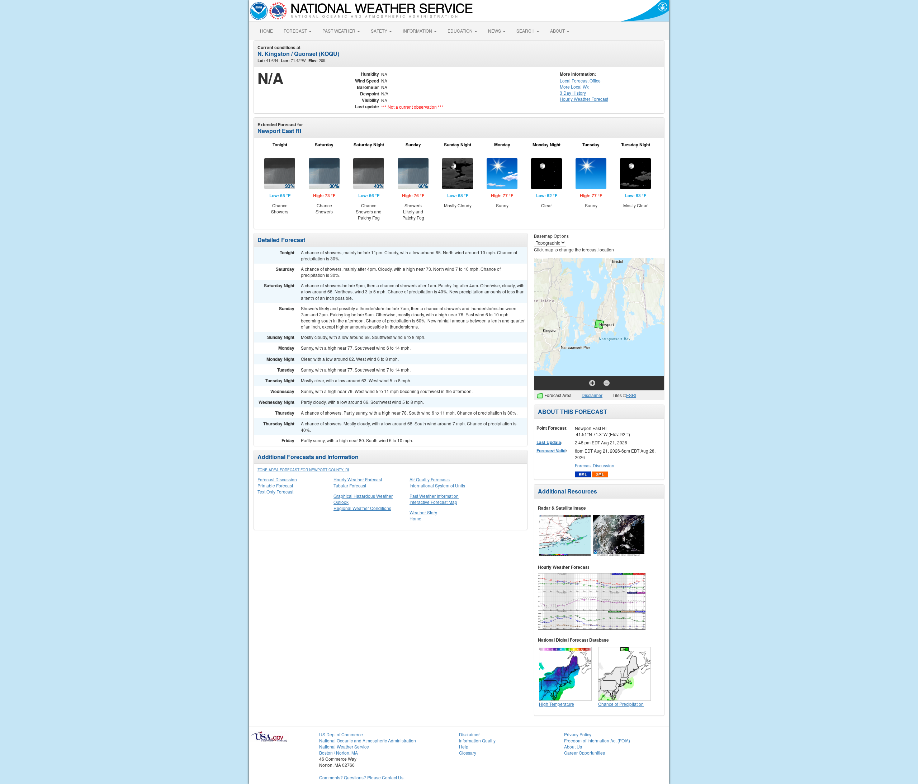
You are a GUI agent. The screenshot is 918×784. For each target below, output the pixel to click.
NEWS (495, 31)
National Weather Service (344, 746)
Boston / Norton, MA (338, 753)
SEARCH (526, 31)
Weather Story (423, 512)
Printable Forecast (275, 485)
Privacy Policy (577, 734)
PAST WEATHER (339, 31)
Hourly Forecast (584, 99)
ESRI (631, 395)
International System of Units (437, 485)
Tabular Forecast (349, 485)
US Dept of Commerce (341, 734)
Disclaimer (592, 395)
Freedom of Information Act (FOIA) (597, 740)
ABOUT (558, 31)
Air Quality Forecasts (430, 479)
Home (415, 518)
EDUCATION (461, 31)
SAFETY (379, 31)
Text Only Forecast (275, 491)
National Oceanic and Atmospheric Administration (367, 740)
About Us (573, 746)
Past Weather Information (434, 496)
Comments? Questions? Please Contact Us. (361, 777)
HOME (266, 31)
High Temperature (556, 704)
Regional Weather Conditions (362, 508)
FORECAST (296, 31)
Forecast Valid (551, 450)
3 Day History (573, 93)
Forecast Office (580, 80)
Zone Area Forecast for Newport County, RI (303, 469)
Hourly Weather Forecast (357, 479)
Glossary (467, 753)
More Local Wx (574, 87)
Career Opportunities (584, 753)
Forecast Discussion (277, 479)
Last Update (548, 442)
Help (463, 746)
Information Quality (477, 740)
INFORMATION (418, 31)
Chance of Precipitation (621, 704)
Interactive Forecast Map (433, 502)
